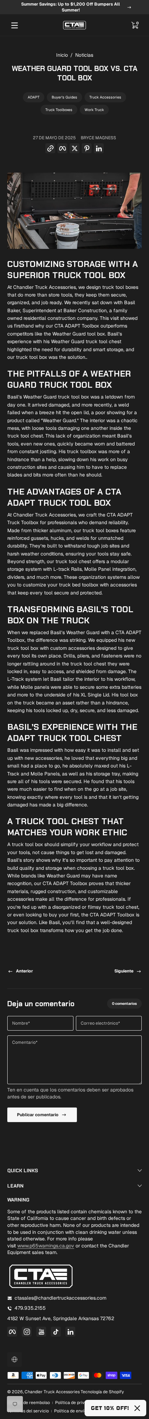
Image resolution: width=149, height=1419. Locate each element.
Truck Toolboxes (58, 109)
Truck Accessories (105, 97)
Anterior (24, 971)
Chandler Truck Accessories (52, 1392)
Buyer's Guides (64, 97)
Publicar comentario (38, 1115)
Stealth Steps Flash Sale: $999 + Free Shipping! (70, 7)
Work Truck (94, 109)
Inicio (62, 55)
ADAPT (34, 97)
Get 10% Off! (110, 1408)
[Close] (137, 1408)
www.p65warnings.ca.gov (45, 1246)
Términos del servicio (28, 1411)
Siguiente (123, 971)
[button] (134, 25)
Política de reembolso (28, 1402)
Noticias (84, 55)
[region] (74, 7)
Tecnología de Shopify (102, 1392)
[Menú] (14, 25)
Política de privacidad (76, 1402)
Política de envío (70, 1411)
